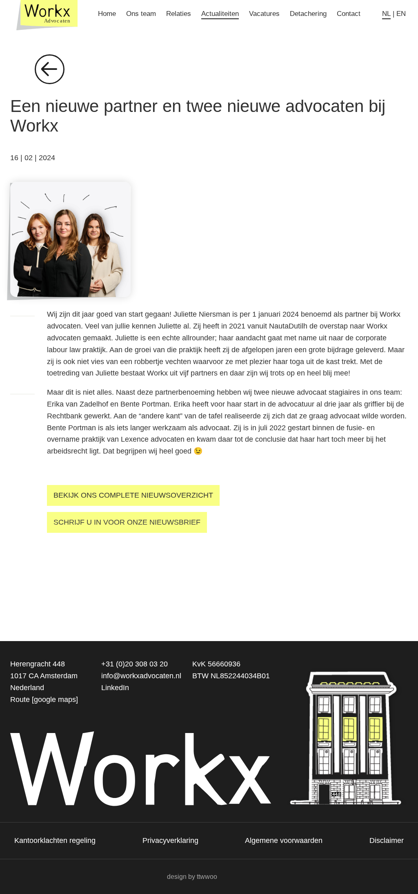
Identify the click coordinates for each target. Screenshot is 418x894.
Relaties (178, 14)
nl (386, 14)
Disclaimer (386, 840)
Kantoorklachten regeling (55, 840)
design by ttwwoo (192, 876)
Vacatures (264, 14)
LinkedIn (115, 688)
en (401, 14)
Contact (348, 14)
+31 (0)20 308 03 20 (134, 664)
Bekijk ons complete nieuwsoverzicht (133, 495)
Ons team (141, 14)
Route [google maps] (44, 699)
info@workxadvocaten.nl (141, 676)
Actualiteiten (220, 14)
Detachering (308, 14)
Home (107, 14)
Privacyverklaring (170, 840)
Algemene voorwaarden (283, 840)
